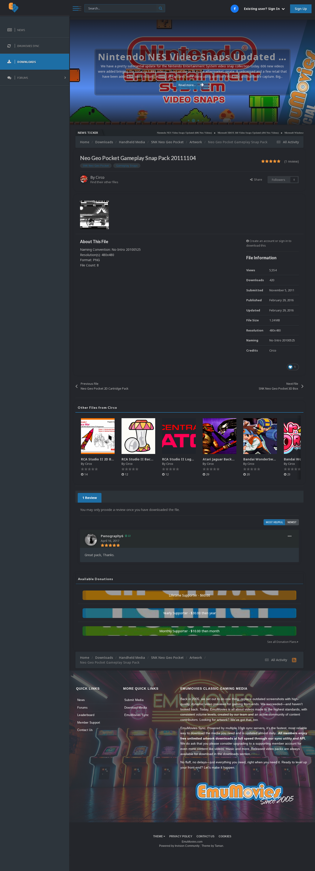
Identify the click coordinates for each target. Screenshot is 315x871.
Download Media (135, 707)
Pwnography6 (112, 536)
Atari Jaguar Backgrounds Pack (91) (232, 459)
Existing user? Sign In (263, 8)
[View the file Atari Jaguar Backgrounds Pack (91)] (219, 436)
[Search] (160, 8)
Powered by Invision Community (179, 845)
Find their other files (104, 182)
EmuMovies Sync (136, 715)
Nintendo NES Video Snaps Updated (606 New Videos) (163, 132)
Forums (82, 707)
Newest (292, 522)
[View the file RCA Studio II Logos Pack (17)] (179, 436)
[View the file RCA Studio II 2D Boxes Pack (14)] (98, 436)
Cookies (225, 836)
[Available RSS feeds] (294, 660)
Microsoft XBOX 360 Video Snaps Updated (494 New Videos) (227, 132)
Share (257, 179)
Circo (306, 118)
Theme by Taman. (213, 845)
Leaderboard (85, 715)
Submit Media (133, 700)
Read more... (187, 85)
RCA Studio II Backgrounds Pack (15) (152, 459)
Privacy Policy (180, 836)
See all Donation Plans (282, 642)
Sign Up (301, 8)
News (81, 700)
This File (92, 8)
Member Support (88, 722)
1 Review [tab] (89, 497)
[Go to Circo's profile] (84, 179)
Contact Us (85, 730)
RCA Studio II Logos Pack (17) (186, 459)
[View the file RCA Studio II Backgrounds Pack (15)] (138, 436)
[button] (299, 72)
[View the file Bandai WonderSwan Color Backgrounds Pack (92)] (260, 436)
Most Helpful (274, 522)
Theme (158, 836)
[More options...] (289, 536)
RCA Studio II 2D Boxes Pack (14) (108, 459)
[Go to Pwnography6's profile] (91, 540)
